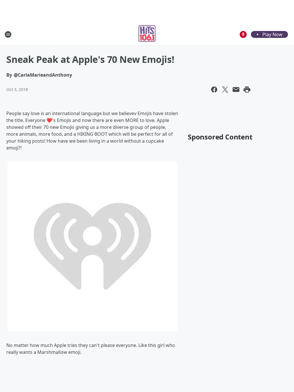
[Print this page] (247, 90)
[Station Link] (147, 34)
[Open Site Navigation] (8, 34)
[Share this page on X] (225, 90)
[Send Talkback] (243, 34)
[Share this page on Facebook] (214, 90)
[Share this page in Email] (236, 90)
